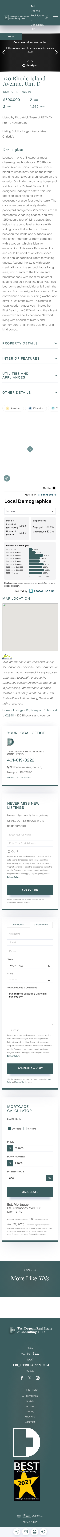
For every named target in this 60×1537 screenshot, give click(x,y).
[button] (5, 52)
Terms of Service (21, 1082)
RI (27, 710)
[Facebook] (22, 1378)
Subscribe (30, 889)
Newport (37, 710)
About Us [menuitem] (30, 1422)
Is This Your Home (41, 925)
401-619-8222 (20, 760)
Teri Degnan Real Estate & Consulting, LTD (37, 18)
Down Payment (16, 1156)
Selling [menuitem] (30, 1406)
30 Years (16, 1128)
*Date (10, 959)
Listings (18, 710)
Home (6, 710)
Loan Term (14, 1119)
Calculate (30, 1191)
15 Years (31, 1128)
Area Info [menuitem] (30, 1417)
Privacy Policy (13, 877)
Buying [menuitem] (29, 1401)
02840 (9, 715)
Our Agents (25, 778)
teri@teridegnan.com (30, 1365)
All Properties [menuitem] (30, 1396)
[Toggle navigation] (55, 17)
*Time (10, 973)
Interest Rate (15, 1171)
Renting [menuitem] (30, 1412)
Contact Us (12, 778)
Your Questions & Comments (22, 987)
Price (10, 1141)
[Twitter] (29, 1378)
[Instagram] (38, 1378)
